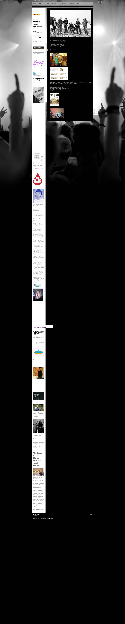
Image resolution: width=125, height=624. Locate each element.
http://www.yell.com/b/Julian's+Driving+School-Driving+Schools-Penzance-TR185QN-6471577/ (38, 444)
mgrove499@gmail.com (38, 168)
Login (91, 514)
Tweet (41, 41)
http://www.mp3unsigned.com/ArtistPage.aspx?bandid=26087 (38, 338)
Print (35, 514)
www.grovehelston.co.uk (38, 509)
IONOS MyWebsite (50, 518)
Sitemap (38, 514)
